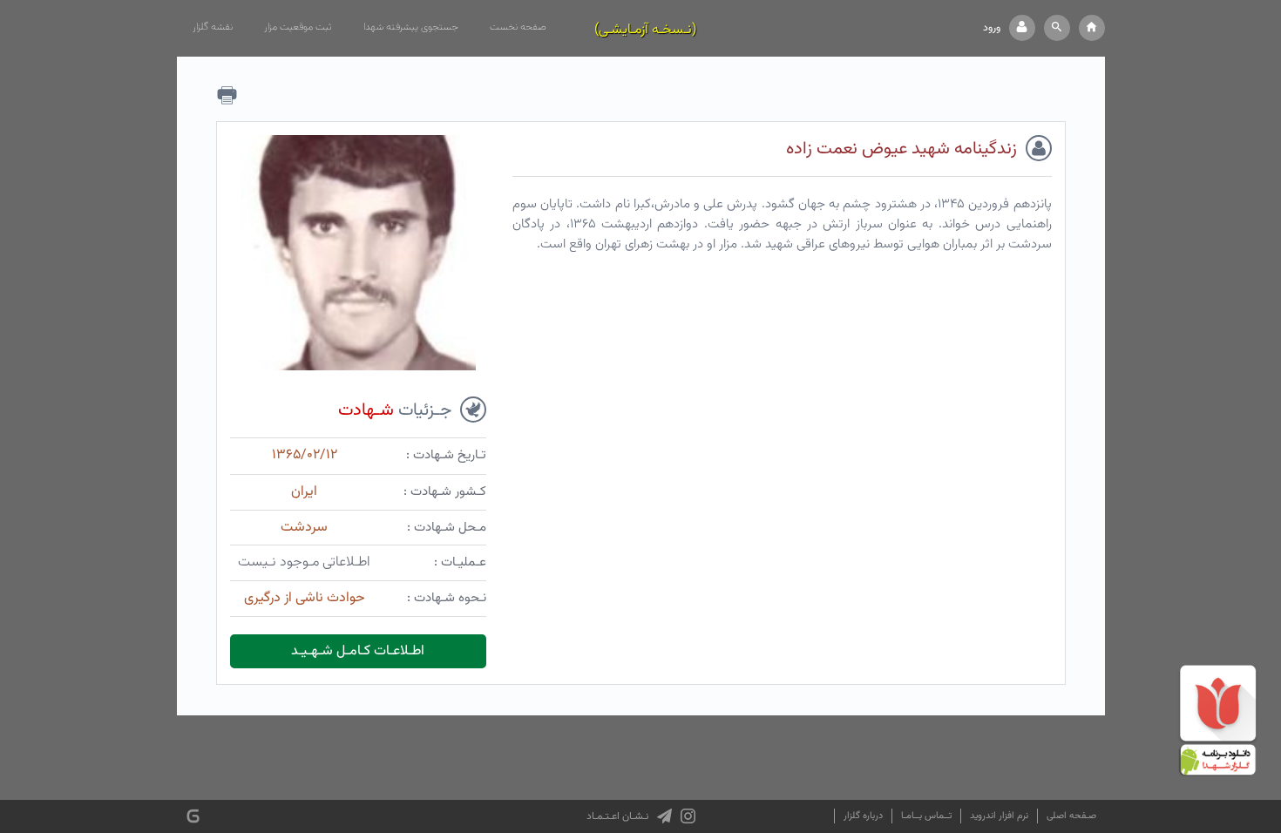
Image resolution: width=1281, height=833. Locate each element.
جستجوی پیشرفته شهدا (410, 27)
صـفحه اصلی (1071, 816)
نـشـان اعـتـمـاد (617, 816)
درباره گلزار (863, 816)
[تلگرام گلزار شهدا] (664, 816)
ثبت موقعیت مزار (298, 27)
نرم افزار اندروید (999, 816)
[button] (1057, 28)
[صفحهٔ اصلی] (1092, 28)
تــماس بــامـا (926, 816)
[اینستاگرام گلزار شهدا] (688, 816)
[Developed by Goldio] (193, 816)
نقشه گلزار (213, 27)
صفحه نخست (518, 27)
